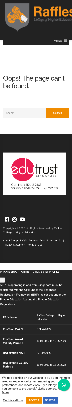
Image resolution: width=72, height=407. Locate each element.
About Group (10, 240)
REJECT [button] (50, 400)
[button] (58, 41)
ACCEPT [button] (34, 400)
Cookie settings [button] (13, 400)
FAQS (23, 240)
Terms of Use (35, 244)
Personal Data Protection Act (46, 240)
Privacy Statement (14, 244)
